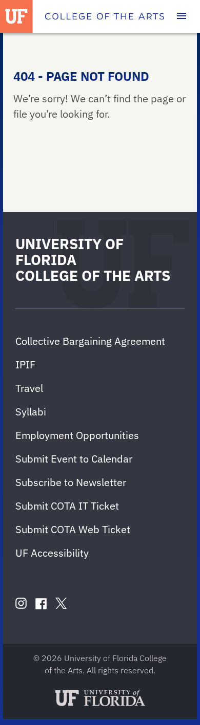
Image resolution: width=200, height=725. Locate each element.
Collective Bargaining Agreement (90, 341)
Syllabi (30, 412)
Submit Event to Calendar (73, 459)
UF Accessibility (52, 553)
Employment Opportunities (77, 435)
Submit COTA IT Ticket (67, 506)
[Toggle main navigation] (181, 16)
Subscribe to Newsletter (70, 482)
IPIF (25, 364)
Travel (29, 388)
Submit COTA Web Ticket (72, 529)
